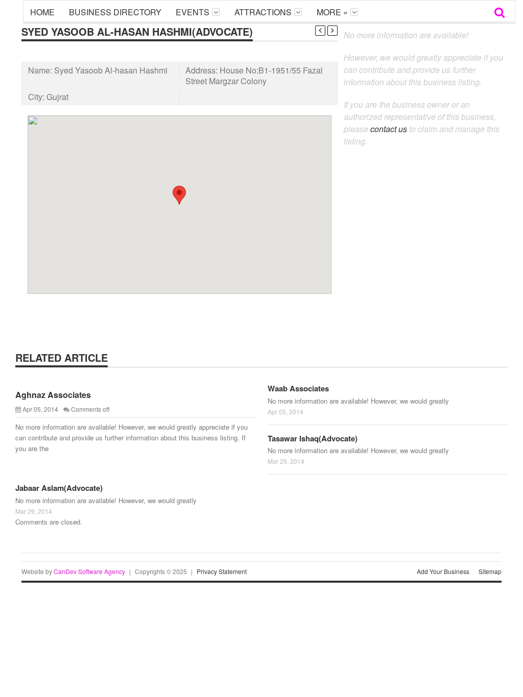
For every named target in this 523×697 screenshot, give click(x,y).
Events (192, 12)
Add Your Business (443, 571)
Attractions (263, 12)
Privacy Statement (222, 571)
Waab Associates (298, 388)
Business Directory (115, 12)
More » (332, 12)
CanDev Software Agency (89, 571)
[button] (179, 195)
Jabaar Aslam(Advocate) (59, 487)
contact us (388, 129)
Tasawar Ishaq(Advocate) (313, 438)
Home (42, 12)
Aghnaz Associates (53, 395)
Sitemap (490, 571)
